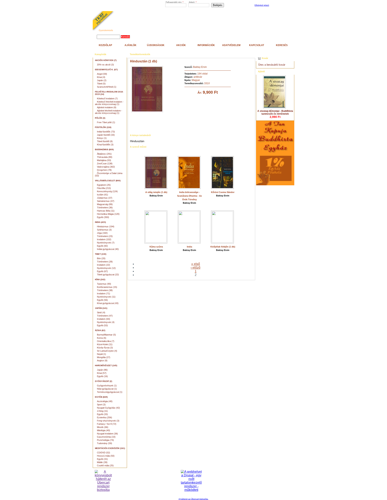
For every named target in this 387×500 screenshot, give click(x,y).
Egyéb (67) (102, 271)
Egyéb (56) (102, 300)
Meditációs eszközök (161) (110, 448)
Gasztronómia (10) (106, 437)
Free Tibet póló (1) (106, 122)
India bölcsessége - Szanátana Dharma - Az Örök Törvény (189, 196)
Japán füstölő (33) (106, 135)
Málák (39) (102, 462)
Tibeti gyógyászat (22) (108, 274)
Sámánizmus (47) (105, 201)
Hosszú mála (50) (105, 456)
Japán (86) (102, 370)
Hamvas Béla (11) (105, 211)
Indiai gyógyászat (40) (108, 249)
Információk (206, 45)
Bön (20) (101, 258)
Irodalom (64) (103, 319)
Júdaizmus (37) (104, 198)
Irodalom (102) (104, 239)
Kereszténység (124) (107, 191)
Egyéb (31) (102, 459)
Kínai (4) (101, 77)
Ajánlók (130, 45)
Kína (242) (100, 279)
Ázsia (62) (100, 330)
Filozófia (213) (104, 188)
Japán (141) (101, 308)
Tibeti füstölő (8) (105, 141)
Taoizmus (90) (104, 284)
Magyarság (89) (105, 204)
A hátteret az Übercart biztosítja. (193, 499)
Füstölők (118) (103, 127)
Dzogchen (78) (104, 170)
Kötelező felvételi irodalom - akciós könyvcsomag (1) (109, 103)
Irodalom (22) (103, 265)
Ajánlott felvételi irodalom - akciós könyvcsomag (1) (108, 111)
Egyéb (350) (103, 217)
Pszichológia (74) (105, 440)
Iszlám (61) (102, 194)
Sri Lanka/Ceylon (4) (107, 351)
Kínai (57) (101, 373)
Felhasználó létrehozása (281, 5)
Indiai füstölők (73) (106, 131)
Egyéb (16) (102, 376)
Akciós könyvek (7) (106, 60)
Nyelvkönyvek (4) (105, 322)
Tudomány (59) (104, 443)
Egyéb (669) (101, 397)
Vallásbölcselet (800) (108, 180)
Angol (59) (102, 74)
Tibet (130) (100, 254)
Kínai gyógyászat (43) (108, 303)
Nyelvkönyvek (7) (105, 242)
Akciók (181, 45)
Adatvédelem (231, 45)
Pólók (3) (100, 118)
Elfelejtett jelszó (262, 5)
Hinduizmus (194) (105, 226)
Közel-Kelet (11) (104, 344)
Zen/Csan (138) (104, 163)
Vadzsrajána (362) (106, 167)
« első (195, 264)
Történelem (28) (105, 261)
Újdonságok (155, 45)
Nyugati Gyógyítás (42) (108, 408)
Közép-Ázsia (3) (105, 347)
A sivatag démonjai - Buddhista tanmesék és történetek (275, 112)
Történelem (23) (105, 236)
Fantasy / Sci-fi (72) (106, 424)
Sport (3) (101, 404)
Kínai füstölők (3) (105, 144)
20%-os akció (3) (105, 64)
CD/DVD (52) (103, 452)
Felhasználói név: (174, 2)
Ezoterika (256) (104, 417)
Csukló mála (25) (105, 465)
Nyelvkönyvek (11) (106, 297)
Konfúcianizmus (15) (107, 287)
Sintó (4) (101, 312)
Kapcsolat (256, 45)
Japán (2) (101, 80)
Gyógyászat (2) (103, 381)
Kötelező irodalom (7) (107, 98)
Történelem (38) (105, 290)
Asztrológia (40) (104, 401)
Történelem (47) (105, 315)
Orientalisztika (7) (105, 341)
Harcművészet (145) (106, 365)
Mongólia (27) (103, 357)
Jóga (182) (102, 233)
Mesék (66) (102, 427)
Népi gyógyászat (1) (107, 389)
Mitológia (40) (103, 430)
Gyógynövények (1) (107, 385)
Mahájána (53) (104, 160)
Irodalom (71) (103, 293)
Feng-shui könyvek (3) (108, 420)
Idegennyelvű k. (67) (106, 69)
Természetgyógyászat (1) (109, 392)
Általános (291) (104, 154)
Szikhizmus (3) (104, 230)
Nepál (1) (101, 354)
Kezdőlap (105, 45)
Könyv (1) (102, 138)
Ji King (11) (102, 411)
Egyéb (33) (102, 414)
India (189, 246)
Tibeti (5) (101, 83)
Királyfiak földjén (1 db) (222, 246)
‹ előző (195, 267)
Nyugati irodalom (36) (107, 433)
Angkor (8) (102, 360)
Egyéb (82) (102, 246)
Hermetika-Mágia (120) (108, 214)
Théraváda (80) (104, 157)
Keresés (282, 45)
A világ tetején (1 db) (156, 192)
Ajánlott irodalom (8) (106, 107)
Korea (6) (101, 338)
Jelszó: (193, 2)
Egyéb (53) (102, 325)
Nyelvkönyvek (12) (106, 268)
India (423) (100, 222)
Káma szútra (156, 246)
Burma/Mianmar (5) (106, 334)
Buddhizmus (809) (104, 149)
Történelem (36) (105, 207)
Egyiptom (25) (104, 185)
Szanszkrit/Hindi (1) (106, 87)
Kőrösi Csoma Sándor (222, 192)
